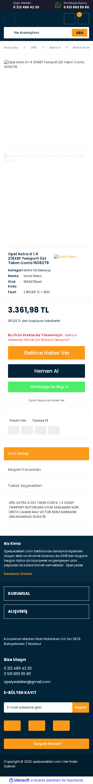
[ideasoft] (19, 780)
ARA (79, 32)
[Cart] (83, 18)
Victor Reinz (33, 276)
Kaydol (81, 707)
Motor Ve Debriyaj (37, 270)
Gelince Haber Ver (46, 352)
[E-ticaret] (46, 780)
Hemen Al (46, 371)
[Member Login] (69, 18)
